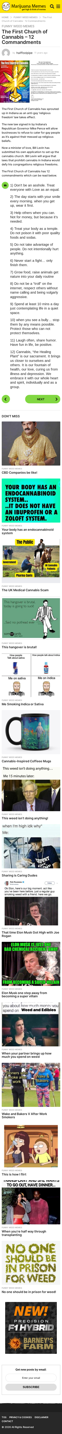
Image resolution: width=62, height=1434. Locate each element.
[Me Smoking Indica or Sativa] (31, 675)
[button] (52, 6)
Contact (7, 1421)
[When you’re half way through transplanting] (31, 1202)
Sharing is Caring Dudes (19, 875)
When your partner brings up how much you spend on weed (26, 1055)
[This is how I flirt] (31, 1145)
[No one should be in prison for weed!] (31, 1263)
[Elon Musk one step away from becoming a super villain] (31, 964)
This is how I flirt (14, 1174)
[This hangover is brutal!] (31, 618)
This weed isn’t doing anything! (25, 818)
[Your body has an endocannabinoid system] (31, 501)
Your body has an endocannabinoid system (28, 531)
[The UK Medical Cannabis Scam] (31, 561)
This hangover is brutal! (19, 647)
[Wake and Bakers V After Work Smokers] (31, 1085)
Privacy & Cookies (20, 1417)
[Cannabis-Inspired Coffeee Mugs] (31, 732)
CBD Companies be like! (19, 472)
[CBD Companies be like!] (31, 443)
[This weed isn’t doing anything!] (31, 789)
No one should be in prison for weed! (29, 1292)
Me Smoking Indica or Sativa (23, 704)
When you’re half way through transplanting (24, 1233)
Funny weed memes (18, 26)
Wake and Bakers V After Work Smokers (24, 1115)
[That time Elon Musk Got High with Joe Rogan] (31, 903)
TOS (4, 1417)
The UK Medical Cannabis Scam (25, 590)
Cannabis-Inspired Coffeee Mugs (26, 761)
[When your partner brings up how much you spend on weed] (31, 1024)
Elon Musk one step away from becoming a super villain (24, 994)
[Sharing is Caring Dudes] (31, 846)
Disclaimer (41, 1417)
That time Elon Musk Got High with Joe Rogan (30, 934)
